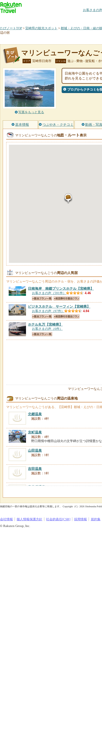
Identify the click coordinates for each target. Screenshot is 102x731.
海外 (38, 18)
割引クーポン (78, 18)
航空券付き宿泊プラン (66, 298)
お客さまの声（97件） (48, 311)
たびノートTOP (11, 28)
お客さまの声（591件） (49, 293)
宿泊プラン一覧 (42, 298)
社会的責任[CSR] (58, 519)
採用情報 (80, 519)
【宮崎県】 (61, 288)
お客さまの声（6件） (47, 329)
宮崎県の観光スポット (41, 28)
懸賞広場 (58, 18)
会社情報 (6, 519)
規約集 (96, 519)
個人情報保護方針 (29, 519)
